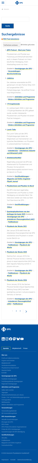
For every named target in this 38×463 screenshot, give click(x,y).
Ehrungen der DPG (7, 422)
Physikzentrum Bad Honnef (10, 368)
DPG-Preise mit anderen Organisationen (14, 427)
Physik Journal (12, 181)
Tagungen (5, 392)
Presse (25, 348)
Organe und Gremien (8, 360)
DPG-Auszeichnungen (9, 416)
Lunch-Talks (11, 130)
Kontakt (4, 373)
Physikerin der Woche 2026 (17, 280)
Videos (9, 207)
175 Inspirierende (13, 104)
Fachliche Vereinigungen (9, 379)
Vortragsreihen (6, 400)
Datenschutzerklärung (24, 460)
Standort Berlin (6, 370)
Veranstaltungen (14, 71)
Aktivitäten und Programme (25, 97)
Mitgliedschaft (16, 348)
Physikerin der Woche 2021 (17, 226)
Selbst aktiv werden (8, 390)
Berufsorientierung (14, 74)
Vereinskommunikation (9, 365)
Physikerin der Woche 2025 (17, 252)
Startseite (6, 9)
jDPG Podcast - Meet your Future (19, 50)
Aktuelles (4, 438)
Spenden (6, 348)
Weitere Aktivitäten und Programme (21, 99)
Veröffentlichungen (22, 176)
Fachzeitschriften (7, 445)
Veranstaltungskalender (9, 411)
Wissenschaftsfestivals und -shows (13, 395)
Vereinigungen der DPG (23, 69)
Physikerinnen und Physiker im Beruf (20, 186)
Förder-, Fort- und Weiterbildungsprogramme (15, 397)
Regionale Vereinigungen (9, 384)
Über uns (4, 355)
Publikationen (13, 222)
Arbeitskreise (13, 151)
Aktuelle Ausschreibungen (10, 419)
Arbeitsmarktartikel (14, 158)
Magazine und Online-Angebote (18, 179)
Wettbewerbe (6, 402)
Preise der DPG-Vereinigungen (11, 429)
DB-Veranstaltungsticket (9, 413)
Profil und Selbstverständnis (10, 358)
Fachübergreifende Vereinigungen (12, 381)
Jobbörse (10, 78)
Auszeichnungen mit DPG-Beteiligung (13, 432)
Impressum (5, 460)
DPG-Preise (5, 424)
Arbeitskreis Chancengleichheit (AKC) (20, 219)
